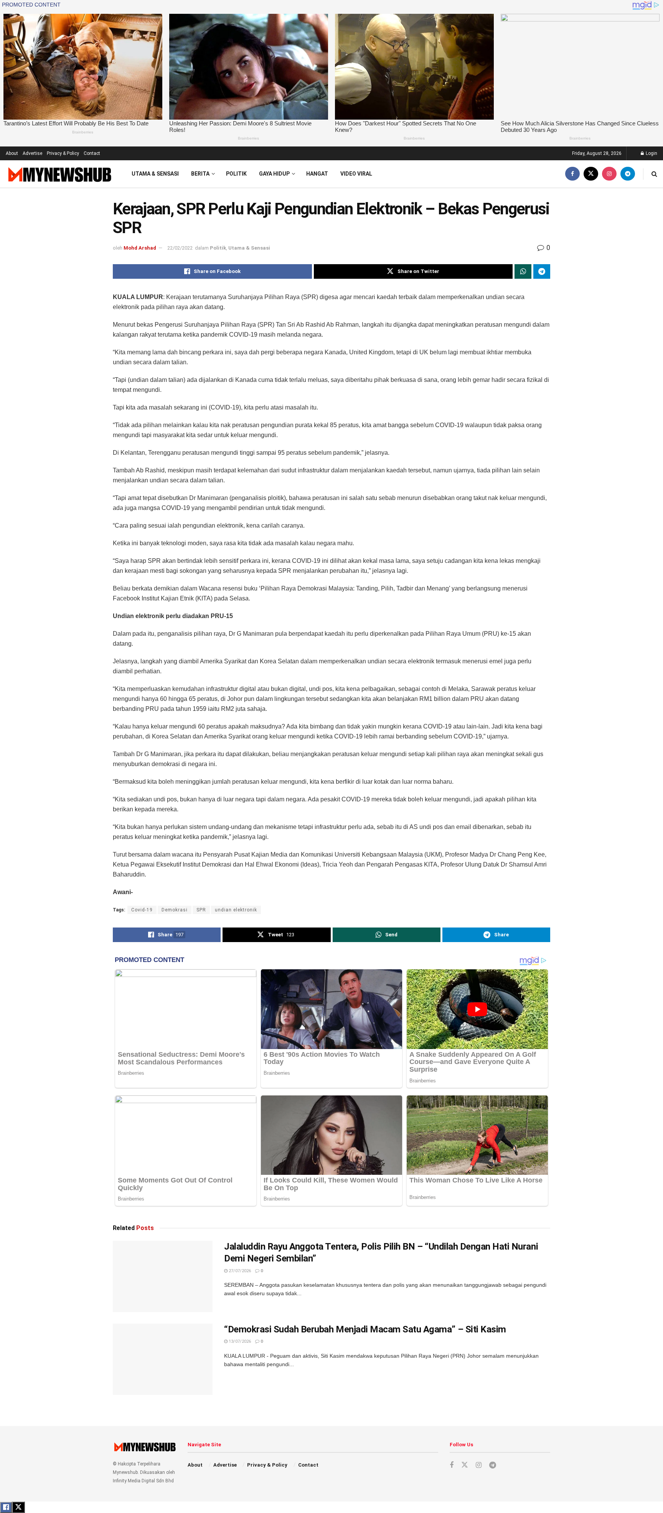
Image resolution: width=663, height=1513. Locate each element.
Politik (236, 174)
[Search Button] (654, 173)
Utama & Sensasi (155, 174)
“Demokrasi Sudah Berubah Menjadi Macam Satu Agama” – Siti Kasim (365, 1329)
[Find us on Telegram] (627, 173)
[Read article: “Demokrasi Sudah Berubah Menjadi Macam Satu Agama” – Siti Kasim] (163, 1359)
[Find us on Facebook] (572, 173)
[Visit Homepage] (59, 174)
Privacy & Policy (63, 153)
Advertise (32, 153)
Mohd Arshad (140, 248)
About (12, 153)
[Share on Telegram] (541, 271)
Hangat (317, 174)
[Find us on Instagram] (609, 173)
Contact (92, 153)
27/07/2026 (239, 1270)
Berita (200, 174)
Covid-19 (142, 910)
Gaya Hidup (274, 174)
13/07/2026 (239, 1341)
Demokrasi (175, 910)
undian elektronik (236, 910)
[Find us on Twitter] (591, 173)
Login (651, 153)
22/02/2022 (180, 248)
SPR (201, 910)
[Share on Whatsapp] (523, 271)
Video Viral (356, 174)
